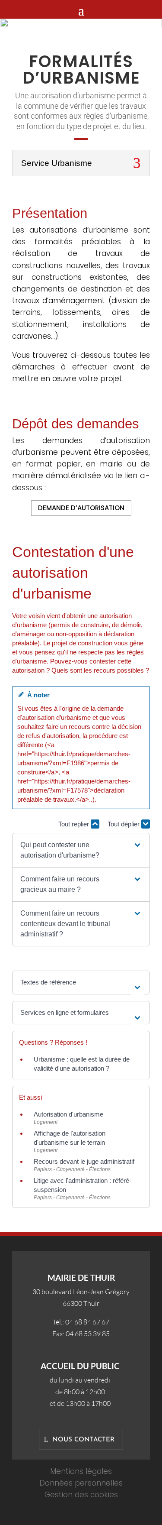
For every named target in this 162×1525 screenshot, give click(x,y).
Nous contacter (83, 1440)
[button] (81, 850)
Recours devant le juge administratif (84, 1161)
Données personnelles (81, 1483)
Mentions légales (81, 1471)
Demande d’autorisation (81, 507)
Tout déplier (124, 824)
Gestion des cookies (81, 1494)
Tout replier (74, 824)
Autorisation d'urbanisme (68, 1114)
